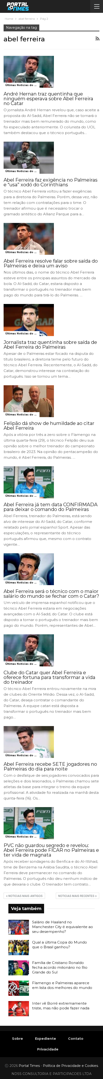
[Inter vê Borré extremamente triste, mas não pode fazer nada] (18, 1008)
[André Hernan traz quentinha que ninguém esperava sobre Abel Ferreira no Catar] (29, 72)
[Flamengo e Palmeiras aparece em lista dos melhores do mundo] (18, 988)
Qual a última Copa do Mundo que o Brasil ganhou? (59, 944)
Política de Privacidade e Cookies (70, 1066)
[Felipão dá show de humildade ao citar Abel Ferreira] (29, 401)
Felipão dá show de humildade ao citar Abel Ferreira (49, 425)
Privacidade (47, 1049)
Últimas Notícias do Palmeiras (22, 85)
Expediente (45, 1038)
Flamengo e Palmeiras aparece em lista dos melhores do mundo (62, 985)
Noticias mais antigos (25, 896)
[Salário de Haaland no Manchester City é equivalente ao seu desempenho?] (18, 927)
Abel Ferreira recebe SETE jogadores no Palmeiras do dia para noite (50, 766)
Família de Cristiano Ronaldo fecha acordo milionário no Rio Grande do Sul (59, 967)
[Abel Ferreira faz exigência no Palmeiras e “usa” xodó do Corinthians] (29, 157)
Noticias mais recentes (76, 896)
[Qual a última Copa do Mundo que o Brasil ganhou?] (18, 947)
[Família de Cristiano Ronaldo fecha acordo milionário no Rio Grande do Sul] (18, 968)
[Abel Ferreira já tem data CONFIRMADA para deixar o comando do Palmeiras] (29, 482)
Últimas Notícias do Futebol (22, 171)
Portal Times (29, 1066)
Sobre (17, 1038)
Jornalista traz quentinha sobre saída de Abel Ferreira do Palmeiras (50, 344)
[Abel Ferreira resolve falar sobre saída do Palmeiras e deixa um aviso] (29, 239)
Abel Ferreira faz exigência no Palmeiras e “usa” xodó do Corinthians (50, 182)
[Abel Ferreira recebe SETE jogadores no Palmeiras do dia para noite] (29, 742)
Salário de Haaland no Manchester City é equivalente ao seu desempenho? (62, 927)
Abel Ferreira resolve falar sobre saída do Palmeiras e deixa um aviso (51, 263)
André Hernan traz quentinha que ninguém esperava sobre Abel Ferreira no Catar (48, 98)
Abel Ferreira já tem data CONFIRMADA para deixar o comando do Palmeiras (50, 507)
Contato (75, 1038)
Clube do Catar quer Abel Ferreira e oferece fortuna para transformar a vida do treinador (49, 677)
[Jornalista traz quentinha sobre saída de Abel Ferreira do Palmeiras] (29, 320)
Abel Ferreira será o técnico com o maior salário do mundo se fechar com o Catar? (51, 593)
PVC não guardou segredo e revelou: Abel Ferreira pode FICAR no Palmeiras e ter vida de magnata (51, 850)
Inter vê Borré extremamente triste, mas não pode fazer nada (60, 1005)
